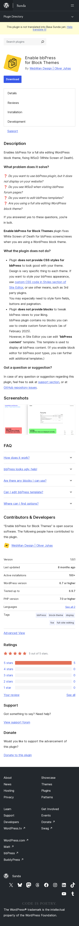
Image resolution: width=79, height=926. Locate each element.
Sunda (16, 876)
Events (46, 815)
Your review (11, 695)
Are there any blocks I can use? (25, 480)
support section (48, 382)
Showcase (48, 777)
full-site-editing (65, 622)
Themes (46, 784)
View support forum (17, 722)
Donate (48, 822)
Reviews (13, 103)
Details (12, 93)
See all (71, 695)
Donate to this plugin (18, 755)
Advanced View (14, 633)
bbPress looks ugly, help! (20, 469)
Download (12, 79)
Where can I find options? (21, 503)
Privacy (9, 797)
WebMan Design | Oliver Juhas (50, 68)
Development (17, 121)
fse (52, 622)
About (8, 777)
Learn (7, 809)
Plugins (46, 790)
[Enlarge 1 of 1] (70, 409)
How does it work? (17, 457)
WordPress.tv (15, 828)
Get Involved (50, 809)
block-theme (56, 615)
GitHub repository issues (20, 387)
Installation (15, 112)
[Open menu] (73, 5)
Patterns (47, 797)
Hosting (9, 790)
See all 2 (70, 606)
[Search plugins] (42, 41)
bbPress (41, 615)
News (7, 784)
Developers (11, 822)
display (70, 615)
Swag (47, 828)
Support (12, 131)
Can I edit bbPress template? (23, 492)
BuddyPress (14, 859)
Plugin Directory (13, 16)
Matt (9, 847)
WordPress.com (16, 840)
